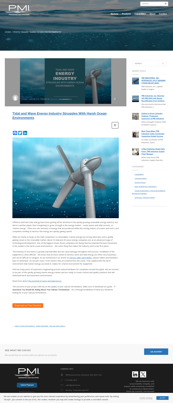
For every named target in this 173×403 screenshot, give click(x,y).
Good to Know (63, 99)
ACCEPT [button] (162, 398)
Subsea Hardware (42, 326)
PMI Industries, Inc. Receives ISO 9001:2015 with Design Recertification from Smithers (153, 98)
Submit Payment (27, 385)
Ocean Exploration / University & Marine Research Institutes (148, 192)
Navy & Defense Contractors (146, 186)
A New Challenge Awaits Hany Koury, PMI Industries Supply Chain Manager (153, 151)
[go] (165, 4)
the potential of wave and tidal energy (44, 281)
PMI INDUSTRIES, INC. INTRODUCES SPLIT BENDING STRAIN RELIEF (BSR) (153, 80)
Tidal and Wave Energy (57, 326)
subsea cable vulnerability (80, 257)
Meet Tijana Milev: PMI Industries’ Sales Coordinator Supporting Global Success (152, 133)
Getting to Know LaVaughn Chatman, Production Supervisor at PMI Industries (152, 116)
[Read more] (115, 128)
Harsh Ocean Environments (25, 326)
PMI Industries (27, 97)
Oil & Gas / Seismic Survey (145, 197)
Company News (141, 178)
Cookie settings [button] (146, 398)
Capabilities (53, 99)
